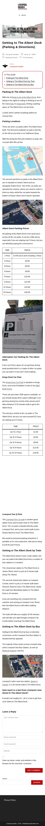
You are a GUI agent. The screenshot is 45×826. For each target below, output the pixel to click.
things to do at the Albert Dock (24, 97)
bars (12, 104)
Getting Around (11, 57)
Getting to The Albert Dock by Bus (20, 85)
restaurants (21, 104)
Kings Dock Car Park (14, 382)
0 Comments (28, 57)
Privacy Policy (10, 800)
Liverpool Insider (12, 54)
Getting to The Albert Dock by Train (20, 81)
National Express (9, 651)
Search (4, 778)
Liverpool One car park (15, 520)
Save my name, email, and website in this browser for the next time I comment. (19, 762)
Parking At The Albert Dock (17, 78)
